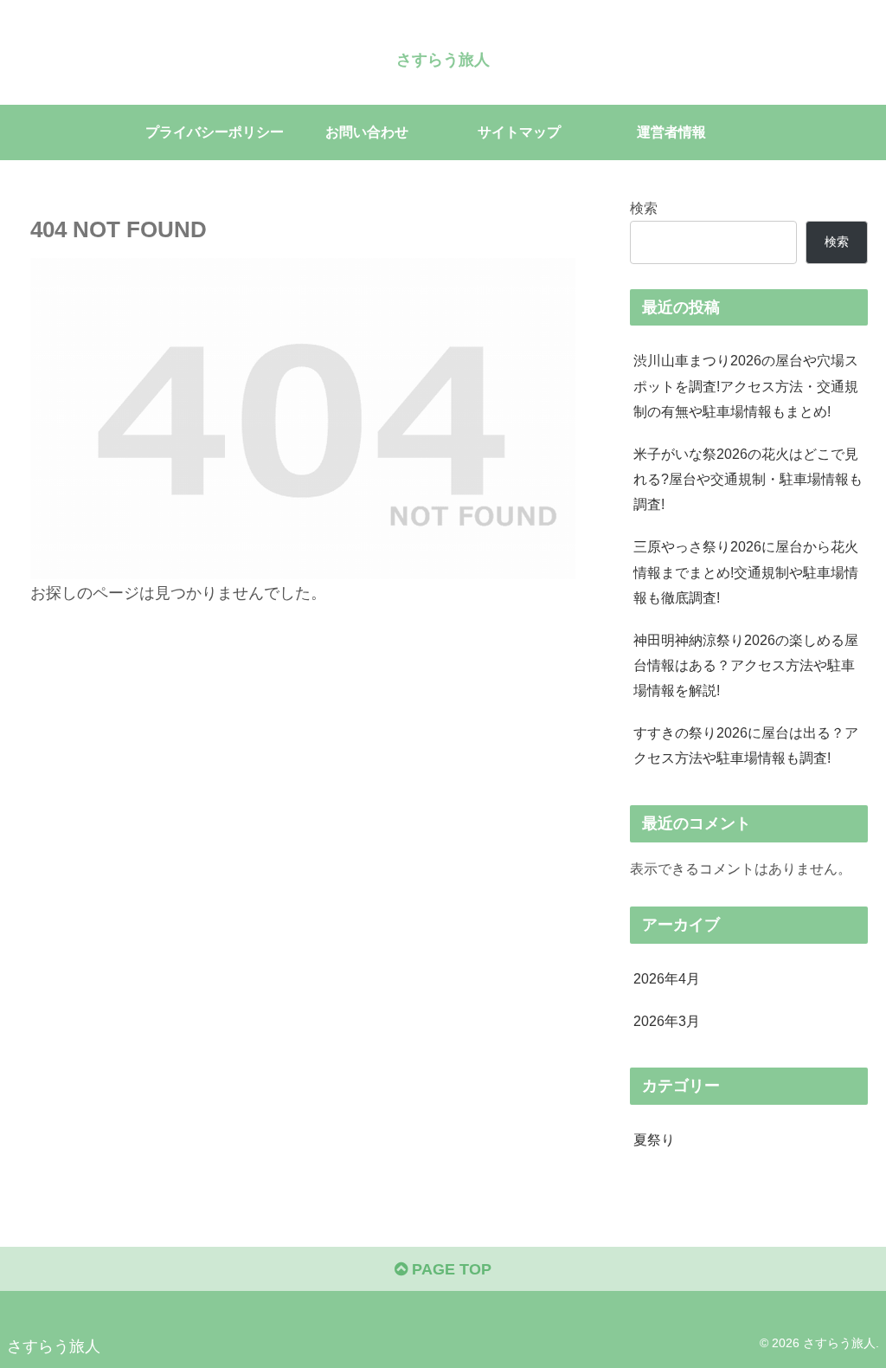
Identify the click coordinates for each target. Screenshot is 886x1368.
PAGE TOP (449, 1269)
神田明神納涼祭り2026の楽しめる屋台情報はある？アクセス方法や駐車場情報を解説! (745, 665)
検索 (644, 208)
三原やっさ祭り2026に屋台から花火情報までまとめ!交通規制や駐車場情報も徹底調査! (745, 571)
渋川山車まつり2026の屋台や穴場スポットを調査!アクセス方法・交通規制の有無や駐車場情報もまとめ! (745, 385)
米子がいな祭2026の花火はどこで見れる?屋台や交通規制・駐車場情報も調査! (748, 479)
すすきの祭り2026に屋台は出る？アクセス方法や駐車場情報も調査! (745, 745)
